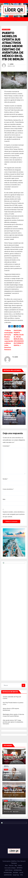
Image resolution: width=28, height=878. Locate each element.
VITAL (21, 874)
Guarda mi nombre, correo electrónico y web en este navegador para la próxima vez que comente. (13, 514)
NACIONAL (15, 872)
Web (4, 499)
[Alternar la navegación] (15, 19)
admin (11, 64)
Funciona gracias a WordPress (10, 861)
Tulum (5, 788)
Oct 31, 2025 (8, 761)
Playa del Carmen (8, 754)
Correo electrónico (8, 489)
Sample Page (16, 874)
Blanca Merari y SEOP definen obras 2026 (13, 383)
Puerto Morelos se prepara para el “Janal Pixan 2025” (14, 399)
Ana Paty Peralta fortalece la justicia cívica (12, 773)
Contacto (20, 865)
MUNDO (5, 800)
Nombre (5, 479)
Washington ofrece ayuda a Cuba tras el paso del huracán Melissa (13, 806)
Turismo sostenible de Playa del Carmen (13, 758)
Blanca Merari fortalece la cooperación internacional (10, 416)
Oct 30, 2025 (8, 811)
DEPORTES (19, 867)
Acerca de (11, 865)
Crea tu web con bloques (10, 867)
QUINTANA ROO (8, 874)
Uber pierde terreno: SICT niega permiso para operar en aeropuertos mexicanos (13, 722)
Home (6, 865)
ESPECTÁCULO (9, 870)
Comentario (6, 446)
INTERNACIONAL (18, 870)
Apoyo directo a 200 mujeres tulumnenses (14, 791)
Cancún (6, 769)
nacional (21, 872)
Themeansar (14, 863)
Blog (16, 865)
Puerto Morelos (6, 29)
